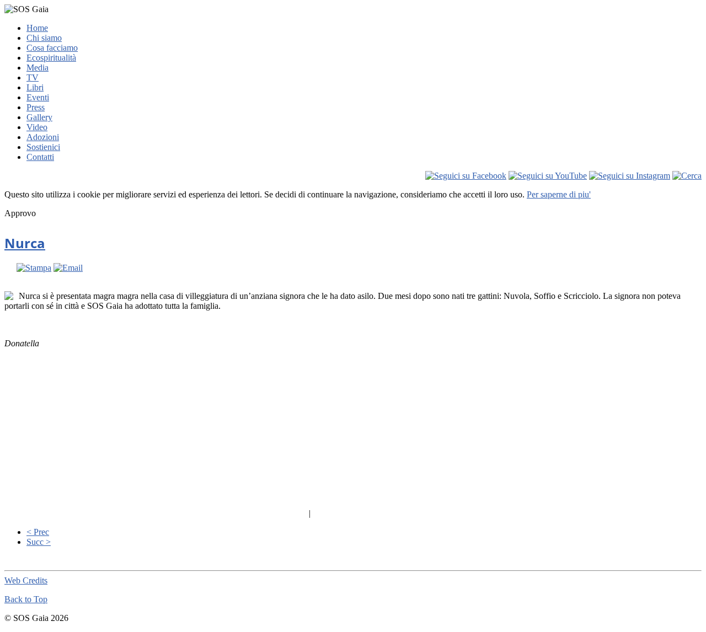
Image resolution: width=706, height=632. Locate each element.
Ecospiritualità (51, 57)
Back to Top (25, 599)
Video (36, 127)
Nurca (24, 243)
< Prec (37, 532)
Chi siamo (44, 37)
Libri (35, 87)
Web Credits (25, 580)
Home (37, 28)
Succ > (38, 542)
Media (37, 67)
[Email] (68, 267)
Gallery (39, 117)
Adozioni (42, 137)
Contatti (40, 157)
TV (32, 77)
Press (35, 107)
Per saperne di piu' (559, 194)
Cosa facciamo (52, 47)
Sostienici (43, 147)
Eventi (37, 97)
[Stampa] (34, 267)
